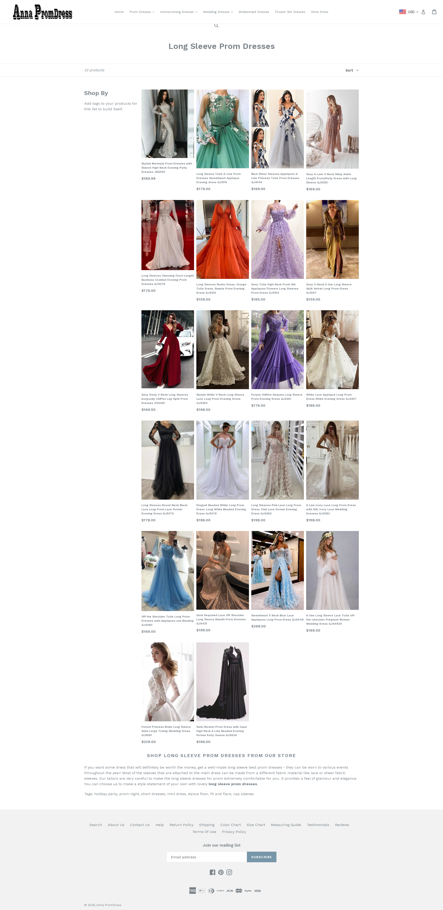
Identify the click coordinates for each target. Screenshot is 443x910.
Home (119, 12)
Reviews (342, 825)
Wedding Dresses (219, 12)
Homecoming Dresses (180, 12)
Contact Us (140, 825)
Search (96, 825)
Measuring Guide (286, 825)
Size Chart (256, 825)
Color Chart (230, 825)
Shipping (207, 825)
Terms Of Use (204, 831)
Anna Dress (319, 12)
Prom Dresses (143, 12)
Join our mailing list (222, 845)
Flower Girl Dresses (290, 12)
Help (160, 825)
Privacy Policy (234, 831)
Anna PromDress (108, 905)
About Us (116, 825)
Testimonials (318, 825)
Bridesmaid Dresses (254, 12)
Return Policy (181, 825)
